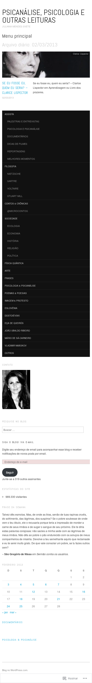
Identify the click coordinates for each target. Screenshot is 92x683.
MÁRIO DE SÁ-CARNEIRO (18, 338)
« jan (5, 612)
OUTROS (9, 353)
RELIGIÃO (12, 248)
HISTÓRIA (12, 240)
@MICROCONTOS (17, 211)
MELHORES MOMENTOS (21, 158)
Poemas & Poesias (16, 293)
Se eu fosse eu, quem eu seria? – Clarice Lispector (15, 88)
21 (58, 599)
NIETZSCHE (14, 173)
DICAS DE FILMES (17, 143)
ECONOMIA (13, 233)
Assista (9, 114)
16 (83, 591)
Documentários (12, 622)
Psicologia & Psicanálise (20, 285)
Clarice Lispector (80, 53)
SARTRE (12, 181)
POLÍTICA (12, 255)
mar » (13, 612)
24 (8, 606)
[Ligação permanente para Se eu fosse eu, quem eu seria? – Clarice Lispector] (46, 65)
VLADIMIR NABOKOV (16, 345)
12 (33, 591)
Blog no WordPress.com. (15, 670)
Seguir (10, 472)
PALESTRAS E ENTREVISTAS (23, 121)
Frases (9, 278)
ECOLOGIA (13, 226)
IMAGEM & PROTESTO (16, 300)
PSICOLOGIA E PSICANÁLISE (23, 128)
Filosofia (10, 166)
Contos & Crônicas (16, 203)
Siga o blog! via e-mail (18, 442)
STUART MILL (14, 196)
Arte (7, 270)
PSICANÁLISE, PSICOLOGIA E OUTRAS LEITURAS (43, 16)
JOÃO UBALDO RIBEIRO (17, 330)
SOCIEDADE (11, 218)
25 (20, 606)
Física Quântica (14, 263)
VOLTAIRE (12, 188)
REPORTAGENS (16, 151)
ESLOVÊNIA (11, 308)
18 (20, 599)
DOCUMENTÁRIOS (17, 136)
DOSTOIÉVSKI (12, 315)
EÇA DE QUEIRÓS (14, 323)
